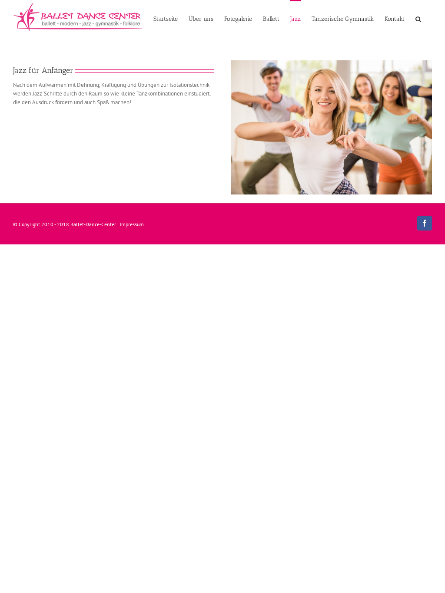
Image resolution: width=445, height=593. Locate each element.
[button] (418, 18)
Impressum (132, 224)
